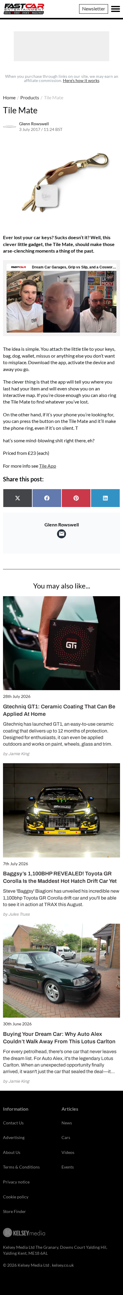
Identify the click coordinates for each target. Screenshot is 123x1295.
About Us (11, 1152)
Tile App (47, 466)
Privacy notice (16, 1181)
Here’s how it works (81, 80)
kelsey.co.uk (63, 1265)
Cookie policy (15, 1196)
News (66, 1122)
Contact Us (13, 1122)
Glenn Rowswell (34, 123)
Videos (67, 1152)
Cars (65, 1137)
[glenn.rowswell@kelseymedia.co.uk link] (61, 533)
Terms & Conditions (21, 1166)
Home (9, 97)
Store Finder (14, 1211)
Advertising (13, 1137)
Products (29, 97)
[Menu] (115, 8)
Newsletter (93, 8)
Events (67, 1166)
